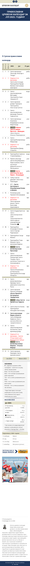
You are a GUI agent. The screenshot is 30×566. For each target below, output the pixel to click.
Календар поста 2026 (9, 521)
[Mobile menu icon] (26, 5)
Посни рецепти (7, 519)
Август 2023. (23, 358)
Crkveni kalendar (10, 562)
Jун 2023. (9, 358)
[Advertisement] (15, 36)
